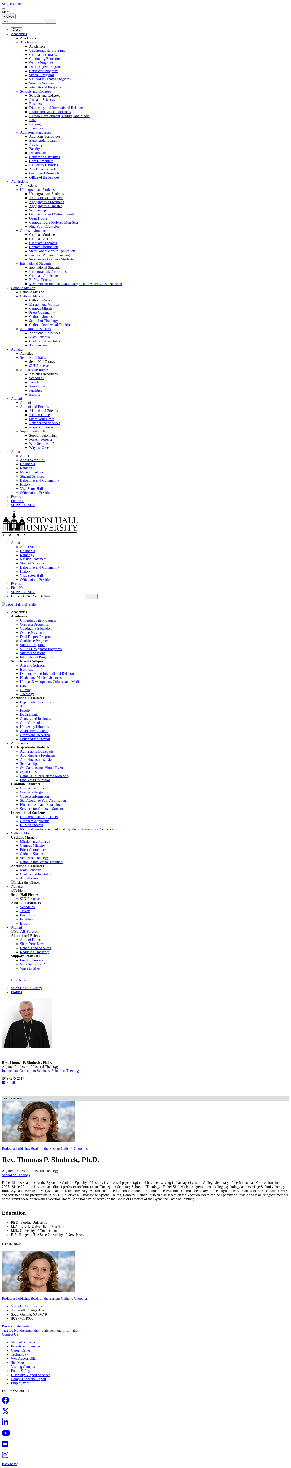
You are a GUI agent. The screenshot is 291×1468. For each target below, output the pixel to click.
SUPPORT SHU (23, 505)
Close (16, 29)
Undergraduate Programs (47, 50)
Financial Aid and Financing (49, 255)
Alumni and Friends (34, 407)
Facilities (35, 390)
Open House (38, 218)
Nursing (35, 124)
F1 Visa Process (40, 280)
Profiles (16, 992)
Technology (19, 1354)
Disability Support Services (30, 1375)
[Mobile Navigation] (12, 13)
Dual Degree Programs (45, 67)
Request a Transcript (43, 427)
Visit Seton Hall (31, 488)
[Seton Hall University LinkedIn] (6, 1423)
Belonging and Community (39, 480)
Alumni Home (39, 415)
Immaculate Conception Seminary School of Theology (41, 1071)
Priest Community (42, 312)
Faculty (34, 149)
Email (10, 1082)
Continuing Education (45, 59)
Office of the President (36, 493)
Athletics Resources (34, 370)
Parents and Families (25, 1346)
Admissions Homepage (46, 198)
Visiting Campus (23, 1367)
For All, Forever (40, 439)
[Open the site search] (3, 9)
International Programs (45, 87)
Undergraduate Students (37, 190)
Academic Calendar (43, 169)
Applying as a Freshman (46, 202)
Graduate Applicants (43, 276)
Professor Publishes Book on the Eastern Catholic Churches (45, 1148)
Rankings (27, 468)
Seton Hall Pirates (33, 357)
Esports (34, 394)
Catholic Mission (23, 288)
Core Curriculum (41, 161)
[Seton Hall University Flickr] (6, 1445)
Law (32, 120)
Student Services (32, 476)
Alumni (16, 398)
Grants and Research (44, 173)
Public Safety (20, 1371)
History (25, 484)
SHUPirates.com (41, 366)
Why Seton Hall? (41, 443)
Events (16, 497)
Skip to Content (13, 4)
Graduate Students (33, 230)
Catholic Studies (41, 316)
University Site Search (27, 596)
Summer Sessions (41, 83)
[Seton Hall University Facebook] (7, 1402)
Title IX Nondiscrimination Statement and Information (40, 1330)
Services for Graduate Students (51, 259)
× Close (9, 16)
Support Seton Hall (34, 431)
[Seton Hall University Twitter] (7, 1413)
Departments (38, 153)
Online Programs (41, 63)
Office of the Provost (44, 177)
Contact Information (43, 247)
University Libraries (43, 165)
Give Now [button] (18, 980)
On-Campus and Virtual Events (51, 214)
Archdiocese (38, 345)
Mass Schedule (40, 337)
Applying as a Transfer (45, 206)
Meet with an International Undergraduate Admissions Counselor (75, 284)
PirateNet (17, 501)
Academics (19, 34)
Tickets (34, 382)
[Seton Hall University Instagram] (6, 1456)
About (15, 452)
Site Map (17, 1362)
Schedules (36, 378)
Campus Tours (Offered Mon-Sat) (53, 222)
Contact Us (10, 1334)
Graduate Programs (43, 54)
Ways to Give (39, 448)
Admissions (19, 181)
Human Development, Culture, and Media (59, 116)
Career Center (21, 1350)
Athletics (17, 349)
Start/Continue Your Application (52, 251)
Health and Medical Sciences (50, 112)
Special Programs (41, 75)
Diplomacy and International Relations (56, 108)
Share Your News (41, 419)
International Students (35, 263)
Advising (35, 145)
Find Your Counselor (44, 226)
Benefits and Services (44, 423)
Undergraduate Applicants (48, 271)
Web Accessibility (24, 1358)
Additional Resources (35, 132)
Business (35, 104)
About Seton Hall (32, 460)
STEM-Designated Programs (50, 79)
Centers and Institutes (44, 157)
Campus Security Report (28, 1379)
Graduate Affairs (41, 239)
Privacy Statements (15, 1326)
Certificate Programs (43, 71)
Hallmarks (27, 464)
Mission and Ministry (44, 304)
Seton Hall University (26, 988)
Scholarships (38, 210)
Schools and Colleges (35, 91)
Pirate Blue (37, 386)
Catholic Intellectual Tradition (50, 325)
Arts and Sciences (42, 99)
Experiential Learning (44, 140)
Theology (36, 128)
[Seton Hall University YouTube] (7, 1434)
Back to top (10, 1464)
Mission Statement (33, 472)
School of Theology (43, 321)
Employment (20, 1383)
